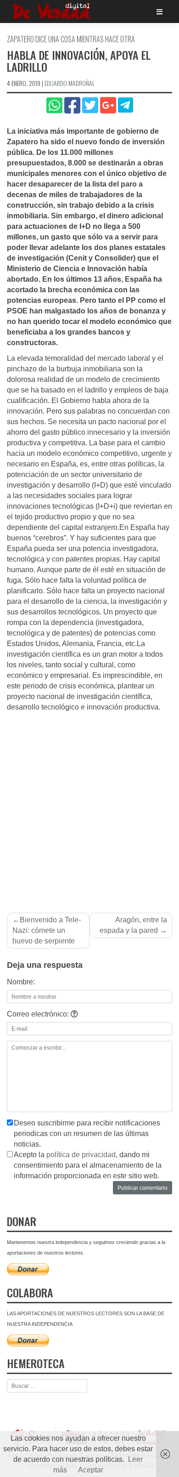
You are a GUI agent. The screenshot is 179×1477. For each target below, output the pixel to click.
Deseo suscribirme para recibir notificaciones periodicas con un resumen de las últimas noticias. (87, 1133)
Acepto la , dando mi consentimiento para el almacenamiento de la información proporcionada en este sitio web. (88, 1165)
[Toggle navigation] (159, 12)
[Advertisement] (89, 807)
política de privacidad (81, 1155)
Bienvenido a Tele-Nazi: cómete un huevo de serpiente (46, 930)
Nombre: (21, 982)
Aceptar (90, 1470)
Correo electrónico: (39, 1014)
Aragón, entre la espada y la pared (133, 925)
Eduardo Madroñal (70, 83)
